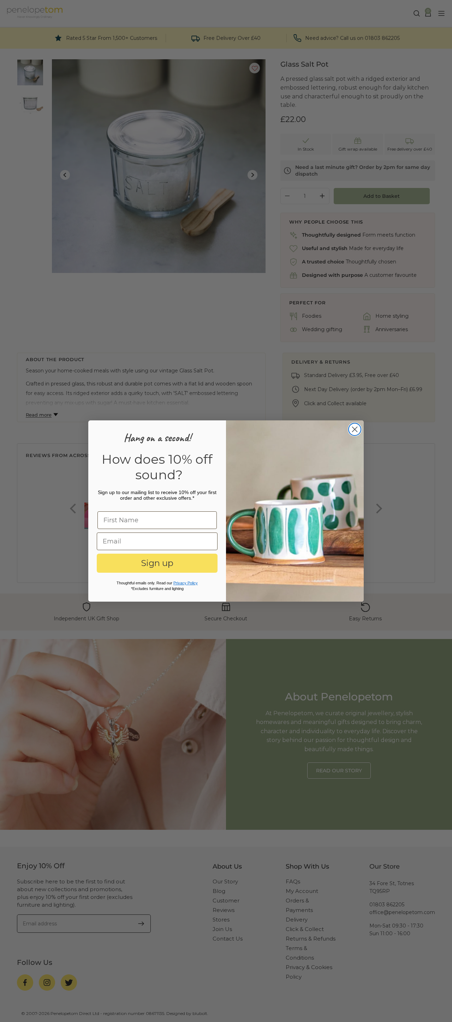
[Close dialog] (355, 429)
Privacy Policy (185, 583)
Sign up (157, 563)
